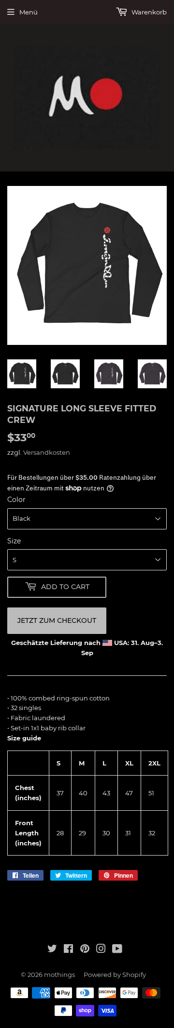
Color (16, 499)
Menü (28, 12)
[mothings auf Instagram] (101, 950)
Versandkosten (46, 452)
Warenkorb (148, 12)
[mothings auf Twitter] (52, 950)
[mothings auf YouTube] (117, 950)
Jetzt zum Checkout (56, 620)
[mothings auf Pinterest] (85, 950)
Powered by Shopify (115, 974)
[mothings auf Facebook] (68, 950)
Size (14, 541)
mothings (59, 974)
